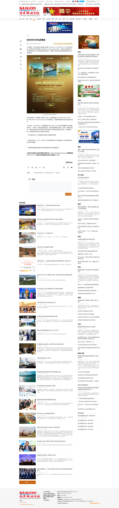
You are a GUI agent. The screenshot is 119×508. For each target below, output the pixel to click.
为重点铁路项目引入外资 (44, 358)
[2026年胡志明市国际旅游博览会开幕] (27, 321)
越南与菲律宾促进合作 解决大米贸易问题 (48, 427)
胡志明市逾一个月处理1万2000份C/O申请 (48, 205)
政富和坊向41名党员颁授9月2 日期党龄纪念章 (88, 69)
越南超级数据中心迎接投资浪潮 (85, 287)
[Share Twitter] (20, 49)
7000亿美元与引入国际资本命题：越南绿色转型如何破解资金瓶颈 (54, 275)
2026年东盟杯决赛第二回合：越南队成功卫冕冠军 (88, 262)
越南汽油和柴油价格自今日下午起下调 (47, 330)
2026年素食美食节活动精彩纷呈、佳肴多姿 (88, 381)
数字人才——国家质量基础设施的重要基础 (88, 284)
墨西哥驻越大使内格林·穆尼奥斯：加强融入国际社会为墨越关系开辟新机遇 (88, 55)
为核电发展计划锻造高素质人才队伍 (86, 293)
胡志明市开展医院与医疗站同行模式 (86, 320)
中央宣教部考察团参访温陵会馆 (85, 188)
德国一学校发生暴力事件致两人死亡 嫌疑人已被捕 (88, 150)
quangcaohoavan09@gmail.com (27, 504)
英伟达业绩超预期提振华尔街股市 (86, 168)
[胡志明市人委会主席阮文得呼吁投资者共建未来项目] (27, 445)
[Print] (20, 56)
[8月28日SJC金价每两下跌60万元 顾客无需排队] (27, 224)
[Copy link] (20, 60)
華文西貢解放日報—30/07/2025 (85, 420)
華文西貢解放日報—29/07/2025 (85, 423)
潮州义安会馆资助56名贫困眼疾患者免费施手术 (88, 196)
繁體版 (90, 19)
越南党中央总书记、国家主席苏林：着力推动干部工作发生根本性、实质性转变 (41, 4)
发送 (69, 194)
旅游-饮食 (78, 19)
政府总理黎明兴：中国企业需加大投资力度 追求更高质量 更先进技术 (54, 469)
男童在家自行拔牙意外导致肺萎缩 (86, 314)
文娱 (67, 19)
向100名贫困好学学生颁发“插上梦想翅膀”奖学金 (88, 227)
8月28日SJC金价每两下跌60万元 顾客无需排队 (50, 219)
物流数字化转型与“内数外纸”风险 (46, 455)
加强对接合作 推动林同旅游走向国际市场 (88, 375)
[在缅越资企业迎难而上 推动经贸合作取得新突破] (27, 348)
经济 (34, 19)
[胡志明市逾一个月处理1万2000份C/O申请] (27, 210)
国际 (43, 19)
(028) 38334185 (23, 502)
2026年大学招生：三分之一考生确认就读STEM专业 (88, 231)
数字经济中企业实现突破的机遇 (45, 413)
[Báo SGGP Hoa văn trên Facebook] (73, 1)
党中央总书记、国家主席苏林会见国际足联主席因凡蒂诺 (89, 257)
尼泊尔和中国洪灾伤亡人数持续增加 (86, 160)
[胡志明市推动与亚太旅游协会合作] (27, 307)
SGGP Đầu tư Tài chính (59, 1)
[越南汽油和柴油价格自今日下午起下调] (27, 335)
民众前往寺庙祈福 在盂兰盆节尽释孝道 (87, 344)
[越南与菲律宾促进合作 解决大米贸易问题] (27, 432)
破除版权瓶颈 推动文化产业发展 (86, 326)
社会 (27, 19)
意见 (96, 19)
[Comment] (20, 64)
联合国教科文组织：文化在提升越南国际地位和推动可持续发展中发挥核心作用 (89, 338)
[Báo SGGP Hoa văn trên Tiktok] (77, 1)
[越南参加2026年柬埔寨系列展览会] (27, 404)
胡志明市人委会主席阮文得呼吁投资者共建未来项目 (51, 441)
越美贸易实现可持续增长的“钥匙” (46, 385)
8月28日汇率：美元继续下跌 (45, 233)
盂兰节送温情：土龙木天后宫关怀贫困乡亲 (88, 191)
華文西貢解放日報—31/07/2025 (86, 415)
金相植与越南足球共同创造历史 (86, 239)
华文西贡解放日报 (29, 11)
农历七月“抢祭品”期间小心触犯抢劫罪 (87, 119)
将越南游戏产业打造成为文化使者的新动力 (88, 270)
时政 (23, 19)
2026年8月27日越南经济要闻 (45, 247)
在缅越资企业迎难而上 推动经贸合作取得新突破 (50, 344)
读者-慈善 (72, 19)
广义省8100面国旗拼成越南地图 (85, 398)
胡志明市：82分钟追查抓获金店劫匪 (87, 116)
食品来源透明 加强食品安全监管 (85, 378)
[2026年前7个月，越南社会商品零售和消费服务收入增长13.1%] (27, 265)
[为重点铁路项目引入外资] (27, 362)
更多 (26, 482)
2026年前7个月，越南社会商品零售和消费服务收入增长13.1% (54, 261)
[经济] (20, 68)
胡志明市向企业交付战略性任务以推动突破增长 (50, 288)
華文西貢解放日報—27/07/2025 (85, 429)
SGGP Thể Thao (49, 1)
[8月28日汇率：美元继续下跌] (27, 237)
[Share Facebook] (20, 45)
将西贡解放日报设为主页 (94, 503)
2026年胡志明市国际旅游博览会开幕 (47, 316)
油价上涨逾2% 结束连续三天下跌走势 (87, 171)
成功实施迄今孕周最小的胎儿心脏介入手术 (88, 301)
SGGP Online (33, 1)
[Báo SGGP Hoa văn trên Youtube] (75, 1)
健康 (64, 19)
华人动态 (48, 19)
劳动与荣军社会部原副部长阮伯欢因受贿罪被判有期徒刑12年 (89, 123)
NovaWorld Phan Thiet (39, 172)
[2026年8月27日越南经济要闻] (27, 251)
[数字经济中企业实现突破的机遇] (27, 418)
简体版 (84, 19)
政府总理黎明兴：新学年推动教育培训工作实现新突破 (88, 207)
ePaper (81, 413)
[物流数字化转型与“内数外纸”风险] (27, 459)
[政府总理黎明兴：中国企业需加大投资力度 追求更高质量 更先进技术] (27, 473)
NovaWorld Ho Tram (49, 172)
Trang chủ (20, 19)
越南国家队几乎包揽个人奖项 (85, 254)
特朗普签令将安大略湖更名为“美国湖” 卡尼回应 (88, 164)
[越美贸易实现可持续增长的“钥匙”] (27, 390)
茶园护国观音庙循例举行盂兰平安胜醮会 (88, 200)
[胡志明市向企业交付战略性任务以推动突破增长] (27, 293)
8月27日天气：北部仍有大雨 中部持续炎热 (88, 404)
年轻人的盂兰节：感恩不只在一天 (86, 341)
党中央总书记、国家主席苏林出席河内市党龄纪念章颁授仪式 (79, 4)
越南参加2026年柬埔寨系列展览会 (46, 399)
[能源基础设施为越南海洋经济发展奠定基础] (27, 376)
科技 (60, 19)
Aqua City (58, 172)
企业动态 (39, 19)
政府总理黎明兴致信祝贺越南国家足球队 (88, 251)
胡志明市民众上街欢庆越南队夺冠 (86, 409)
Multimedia (83, 385)
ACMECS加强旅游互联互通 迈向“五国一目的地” (88, 356)
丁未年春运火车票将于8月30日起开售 (87, 401)
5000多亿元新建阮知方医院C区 (85, 311)
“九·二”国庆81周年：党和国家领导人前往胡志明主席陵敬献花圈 (88, 73)
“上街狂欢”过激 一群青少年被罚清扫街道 (88, 127)
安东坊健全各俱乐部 (83, 177)
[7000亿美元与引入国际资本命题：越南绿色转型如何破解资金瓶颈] (27, 279)
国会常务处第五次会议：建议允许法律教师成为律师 (89, 81)
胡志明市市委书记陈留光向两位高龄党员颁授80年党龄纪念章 (88, 388)
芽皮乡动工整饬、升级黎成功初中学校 (87, 223)
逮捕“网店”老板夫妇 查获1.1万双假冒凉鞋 (88, 103)
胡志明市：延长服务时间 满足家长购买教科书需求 (88, 219)
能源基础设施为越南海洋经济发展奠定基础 (49, 372)
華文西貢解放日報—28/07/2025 (85, 426)
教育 (53, 19)
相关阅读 (22, 203)
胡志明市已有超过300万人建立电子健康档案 (88, 317)
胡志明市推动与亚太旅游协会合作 (46, 302)
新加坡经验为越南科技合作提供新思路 (87, 290)
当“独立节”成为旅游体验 (84, 372)
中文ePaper (68, 1)
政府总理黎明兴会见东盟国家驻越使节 (87, 77)
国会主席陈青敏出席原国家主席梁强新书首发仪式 (89, 348)
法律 (30, 19)
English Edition (41, 1)
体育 (56, 19)
